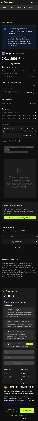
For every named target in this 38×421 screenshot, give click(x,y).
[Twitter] (5, 296)
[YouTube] (9, 296)
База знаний (25, 377)
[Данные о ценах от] (15, 64)
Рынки (30, 7)
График (5, 141)
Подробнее (18, 141)
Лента (4, 7)
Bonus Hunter (21, 7)
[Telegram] (13, 296)
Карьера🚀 (7, 377)
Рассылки (11, 7)
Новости (23, 374)
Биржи (23, 383)
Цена (3, 22)
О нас (5, 374)
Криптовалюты (26, 380)
